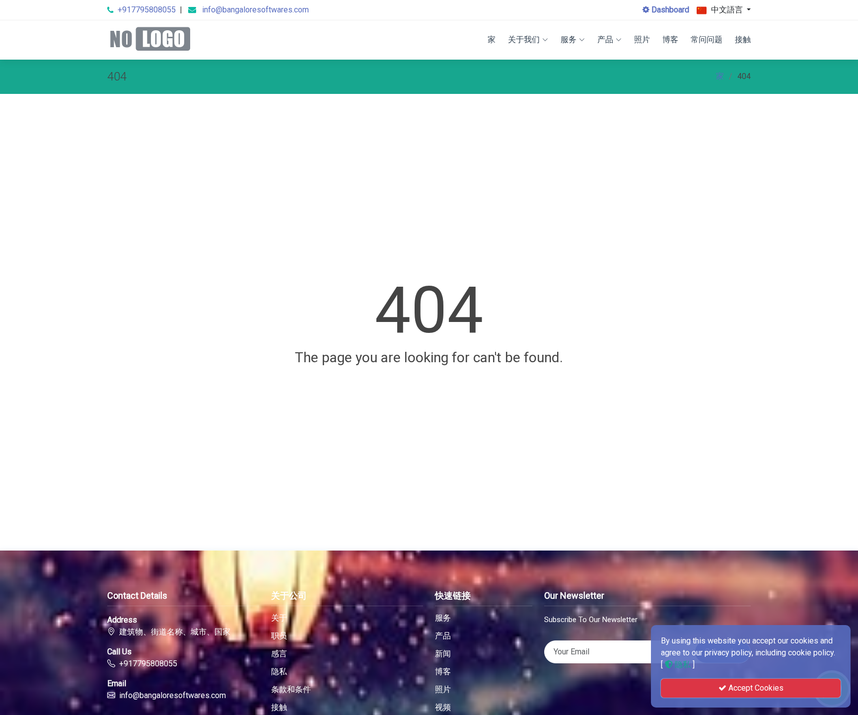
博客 (670, 39)
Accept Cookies (755, 688)
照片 (642, 39)
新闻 (443, 654)
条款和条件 (291, 690)
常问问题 (706, 39)
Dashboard (669, 9)
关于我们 (524, 39)
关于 (279, 618)
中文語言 (727, 9)
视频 (443, 708)
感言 (279, 654)
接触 (743, 39)
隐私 (279, 672)
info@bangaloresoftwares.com (255, 9)
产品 (605, 39)
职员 (279, 636)
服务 (568, 39)
